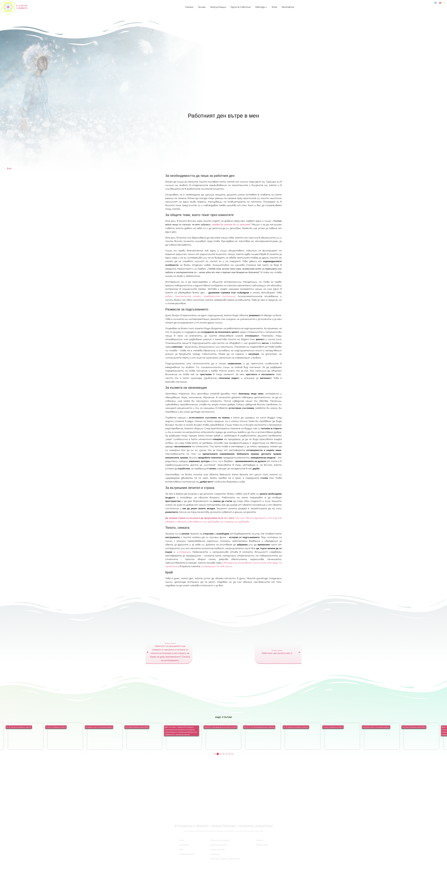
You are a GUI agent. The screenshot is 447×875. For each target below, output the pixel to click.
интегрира (183, 551)
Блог (9, 168)
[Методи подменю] (266, 7)
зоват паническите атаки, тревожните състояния (200, 296)
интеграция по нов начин (216, 566)
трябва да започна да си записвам (231, 224)
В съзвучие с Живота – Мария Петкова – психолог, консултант (223, 825)
